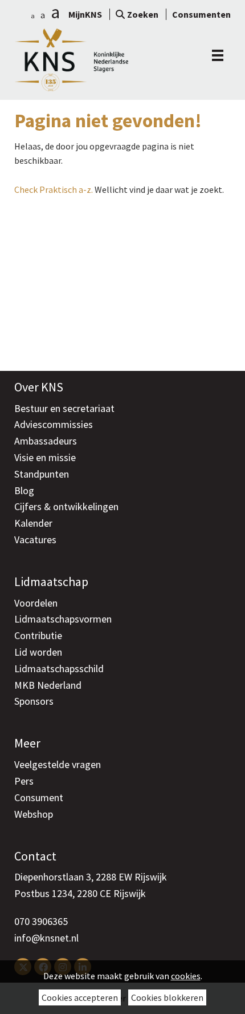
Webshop (33, 814)
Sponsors (34, 701)
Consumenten (201, 14)
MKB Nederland (47, 685)
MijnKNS (85, 14)
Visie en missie (45, 457)
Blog (24, 490)
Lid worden (38, 652)
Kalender (33, 523)
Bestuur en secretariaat (64, 408)
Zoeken (142, 14)
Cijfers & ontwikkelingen (66, 506)
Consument (38, 797)
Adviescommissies (53, 424)
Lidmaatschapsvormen (63, 618)
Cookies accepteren (80, 997)
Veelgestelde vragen (57, 764)
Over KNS (38, 387)
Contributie (38, 635)
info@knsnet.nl (46, 937)
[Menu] (215, 55)
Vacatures (35, 539)
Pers (24, 780)
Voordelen (36, 602)
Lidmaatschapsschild (59, 668)
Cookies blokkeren (167, 997)
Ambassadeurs (45, 440)
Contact (35, 856)
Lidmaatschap (51, 581)
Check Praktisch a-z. (53, 189)
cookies (186, 975)
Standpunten (41, 473)
